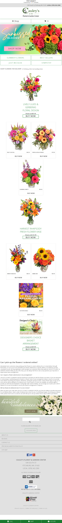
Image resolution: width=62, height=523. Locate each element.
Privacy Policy (19, 508)
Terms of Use (43, 508)
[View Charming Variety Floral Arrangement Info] (31, 174)
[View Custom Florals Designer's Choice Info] (31, 295)
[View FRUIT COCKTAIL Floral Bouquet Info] (18, 137)
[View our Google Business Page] (31, 456)
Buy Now (31, 116)
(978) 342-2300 (56, 5)
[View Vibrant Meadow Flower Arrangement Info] (18, 258)
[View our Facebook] (28, 456)
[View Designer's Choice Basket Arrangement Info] (31, 327)
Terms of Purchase (31, 508)
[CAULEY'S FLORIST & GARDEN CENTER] (31, 17)
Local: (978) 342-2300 (31, 468)
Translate (35, 2)
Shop (16, 21)
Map (32, 521)
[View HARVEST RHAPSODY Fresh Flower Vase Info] (31, 212)
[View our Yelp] (34, 456)
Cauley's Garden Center (31, 493)
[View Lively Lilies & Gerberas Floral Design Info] (31, 87)
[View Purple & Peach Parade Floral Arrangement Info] (43, 137)
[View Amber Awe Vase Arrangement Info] (43, 258)
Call (11, 521)
